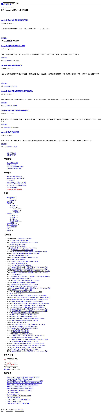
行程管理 (12, 219)
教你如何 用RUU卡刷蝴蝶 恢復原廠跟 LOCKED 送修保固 (26, 301)
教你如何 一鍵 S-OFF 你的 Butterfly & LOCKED (24, 248)
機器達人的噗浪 (11, 155)
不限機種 (15, 212)
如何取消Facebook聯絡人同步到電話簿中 (24, 282)
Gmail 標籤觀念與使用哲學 (24, 238)
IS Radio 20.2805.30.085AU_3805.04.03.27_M (19, 396)
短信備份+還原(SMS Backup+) (17, 244)
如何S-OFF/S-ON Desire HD (17, 293)
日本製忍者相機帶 (12, 187)
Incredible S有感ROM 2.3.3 (14, 394)
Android (9, 203)
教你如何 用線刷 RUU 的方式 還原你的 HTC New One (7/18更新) (29, 267)
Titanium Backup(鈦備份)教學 (19, 263)
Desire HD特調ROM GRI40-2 (18, 246)
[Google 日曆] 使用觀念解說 (10, 132)
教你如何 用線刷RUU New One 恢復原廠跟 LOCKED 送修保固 (32, 297)
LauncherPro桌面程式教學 (14, 168)
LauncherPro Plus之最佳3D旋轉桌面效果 (18, 403)
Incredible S (16, 210)
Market (9, 213)
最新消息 (9, 202)
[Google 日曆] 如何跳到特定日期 (11, 65)
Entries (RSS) (9, 411)
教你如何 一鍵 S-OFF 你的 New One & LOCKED (24, 261)
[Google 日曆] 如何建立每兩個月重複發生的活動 (17, 91)
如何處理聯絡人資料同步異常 (20, 240)
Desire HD (16, 208)
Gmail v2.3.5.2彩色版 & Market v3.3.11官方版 (19, 390)
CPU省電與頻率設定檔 (13, 397)
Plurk (2, 411)
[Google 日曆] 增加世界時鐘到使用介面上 (14, 20)
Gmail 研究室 (10, 223)
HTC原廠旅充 (11, 180)
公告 (8, 228)
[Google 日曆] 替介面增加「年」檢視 (13, 46)
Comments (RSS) (19, 411)
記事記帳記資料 (14, 221)
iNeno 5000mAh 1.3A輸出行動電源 (16, 182)
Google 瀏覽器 (11, 226)
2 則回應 (15, 105)
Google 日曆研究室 (8, 41)
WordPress (20, 409)
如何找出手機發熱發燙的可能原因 (21, 265)
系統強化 (12, 207)
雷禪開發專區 (11, 197)
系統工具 (12, 217)
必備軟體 (12, 215)
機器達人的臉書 (11, 153)
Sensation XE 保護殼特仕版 (14, 176)
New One (12, 198)
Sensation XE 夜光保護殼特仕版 (15, 178)
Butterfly (12, 200)
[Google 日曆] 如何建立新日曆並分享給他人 (15, 110)
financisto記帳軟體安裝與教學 (15, 166)
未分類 (9, 230)
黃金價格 (6, 369)
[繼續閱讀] (4, 38)
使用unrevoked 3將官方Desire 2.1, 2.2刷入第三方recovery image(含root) (30, 276)
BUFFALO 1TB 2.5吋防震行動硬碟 (16, 185)
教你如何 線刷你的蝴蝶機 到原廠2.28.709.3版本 (24, 242)
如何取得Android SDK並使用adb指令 (23, 250)
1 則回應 (15, 86)
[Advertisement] (19, 6)
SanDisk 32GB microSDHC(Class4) (16, 183)
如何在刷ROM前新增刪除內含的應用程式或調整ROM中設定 (30, 252)
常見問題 (12, 205)
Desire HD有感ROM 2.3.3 (14, 401)
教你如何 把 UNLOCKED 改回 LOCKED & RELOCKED (29, 324)
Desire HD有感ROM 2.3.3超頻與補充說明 (18, 399)
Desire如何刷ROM (16, 274)
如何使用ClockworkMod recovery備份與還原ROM (23, 326)
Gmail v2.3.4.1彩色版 (12, 392)
